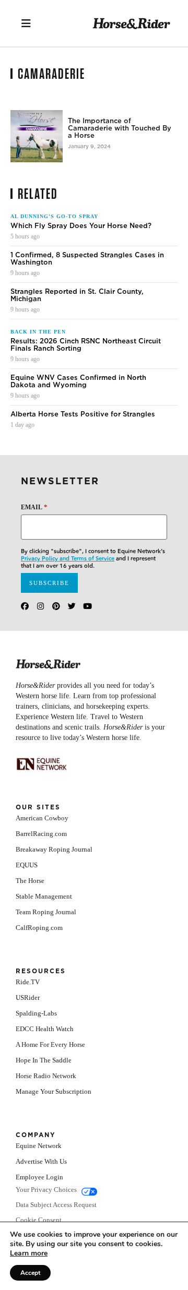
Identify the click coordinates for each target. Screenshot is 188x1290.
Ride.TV (28, 982)
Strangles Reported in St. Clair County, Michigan (77, 295)
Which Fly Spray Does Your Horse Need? (80, 226)
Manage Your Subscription (53, 1091)
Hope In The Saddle (44, 1060)
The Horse (30, 881)
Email (34, 507)
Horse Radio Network (46, 1076)
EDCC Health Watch (45, 1029)
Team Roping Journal (46, 912)
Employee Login (39, 1177)
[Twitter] (72, 606)
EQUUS (27, 865)
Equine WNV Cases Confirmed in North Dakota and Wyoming (78, 381)
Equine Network (39, 1146)
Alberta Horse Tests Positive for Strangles (82, 414)
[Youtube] (87, 606)
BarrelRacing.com (41, 834)
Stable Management (44, 896)
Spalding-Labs (36, 1013)
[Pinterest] (56, 606)
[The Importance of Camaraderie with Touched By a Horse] (36, 136)
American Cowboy (42, 818)
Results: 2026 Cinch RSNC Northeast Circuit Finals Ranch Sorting (85, 345)
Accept (30, 1273)
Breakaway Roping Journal (54, 849)
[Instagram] (40, 606)
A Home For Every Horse (50, 1044)
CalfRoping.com (39, 927)
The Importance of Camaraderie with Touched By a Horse (119, 128)
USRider (28, 997)
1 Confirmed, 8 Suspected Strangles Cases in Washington (87, 259)
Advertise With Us (41, 1161)
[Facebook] (25, 606)
